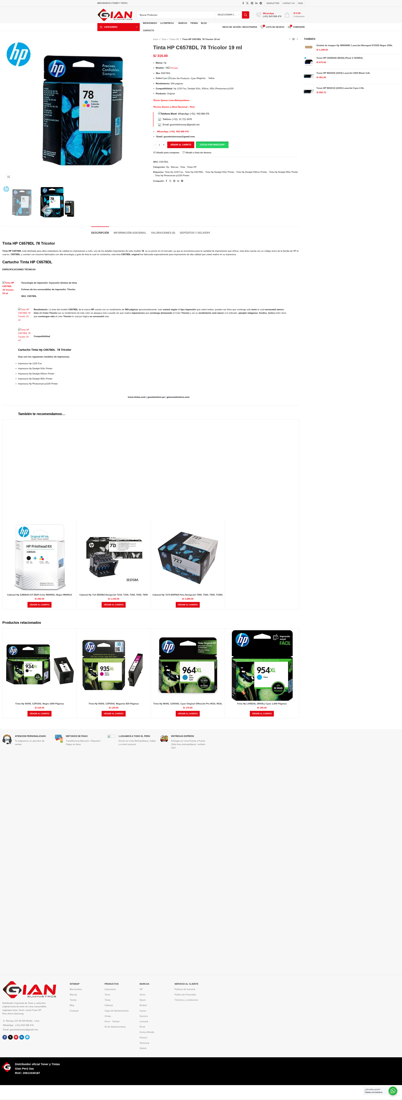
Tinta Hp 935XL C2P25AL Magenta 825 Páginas (114, 703)
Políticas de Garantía (184, 989)
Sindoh (143, 1048)
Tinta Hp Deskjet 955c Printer (283, 172)
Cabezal (109, 1005)
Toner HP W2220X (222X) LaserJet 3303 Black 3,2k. (343, 73)
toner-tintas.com (137, 397)
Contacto (74, 1010)
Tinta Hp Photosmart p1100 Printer (172, 175)
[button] (212, 145)
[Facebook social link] (243, 3)
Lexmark (144, 1021)
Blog (72, 1005)
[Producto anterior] (290, 39)
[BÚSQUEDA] (245, 15)
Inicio (155, 39)
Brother (143, 1005)
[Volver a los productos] (293, 39)
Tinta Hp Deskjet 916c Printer (219, 172)
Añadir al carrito (180, 145)
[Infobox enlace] (268, 15)
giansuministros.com (178, 397)
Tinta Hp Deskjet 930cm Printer (251, 172)
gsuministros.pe (156, 397)
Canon (143, 1010)
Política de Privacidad (185, 994)
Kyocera (144, 1016)
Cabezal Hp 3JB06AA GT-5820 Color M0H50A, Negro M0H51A (39, 594)
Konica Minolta (147, 1032)
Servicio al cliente (186, 984)
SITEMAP (74, 984)
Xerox (142, 994)
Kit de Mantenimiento (115, 1026)
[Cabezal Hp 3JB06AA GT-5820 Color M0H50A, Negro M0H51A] (39, 556)
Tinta (163, 39)
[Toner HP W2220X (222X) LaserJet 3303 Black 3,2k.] (309, 77)
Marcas (174, 167)
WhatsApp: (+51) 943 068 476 (193, 113)
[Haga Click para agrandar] (9, 177)
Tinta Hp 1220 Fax (174, 172)
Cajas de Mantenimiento (117, 1010)
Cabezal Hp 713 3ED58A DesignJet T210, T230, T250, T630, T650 (113, 594)
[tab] (100, 231)
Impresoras (110, 989)
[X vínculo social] (247, 3)
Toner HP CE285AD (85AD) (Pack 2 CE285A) (339, 58)
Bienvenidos (76, 989)
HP (141, 989)
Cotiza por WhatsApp (212, 145)
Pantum (143, 1037)
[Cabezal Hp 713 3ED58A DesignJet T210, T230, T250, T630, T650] (113, 556)
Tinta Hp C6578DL (194, 172)
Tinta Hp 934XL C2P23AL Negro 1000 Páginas (39, 703)
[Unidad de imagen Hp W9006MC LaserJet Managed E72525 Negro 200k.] (309, 48)
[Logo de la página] (115, 14)
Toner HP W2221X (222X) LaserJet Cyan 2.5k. (340, 88)
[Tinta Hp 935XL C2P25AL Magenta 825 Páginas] (113, 665)
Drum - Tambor (112, 1021)
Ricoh (142, 1026)
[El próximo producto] (297, 39)
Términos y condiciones (186, 1000)
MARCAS (144, 984)
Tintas (108, 1000)
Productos (112, 984)
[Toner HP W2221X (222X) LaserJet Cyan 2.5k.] (309, 92)
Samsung (144, 1043)
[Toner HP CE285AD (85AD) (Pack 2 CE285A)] (309, 61)
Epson (143, 1000)
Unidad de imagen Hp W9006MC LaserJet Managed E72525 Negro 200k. (354, 45)
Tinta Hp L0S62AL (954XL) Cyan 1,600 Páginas (262, 703)
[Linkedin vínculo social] (256, 3)
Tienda (73, 1000)
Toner (107, 994)
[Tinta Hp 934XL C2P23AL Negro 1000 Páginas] (39, 665)
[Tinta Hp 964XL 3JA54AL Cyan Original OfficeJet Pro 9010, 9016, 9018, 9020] (187, 665)
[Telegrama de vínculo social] (261, 3)
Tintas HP (174, 39)
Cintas (108, 1016)
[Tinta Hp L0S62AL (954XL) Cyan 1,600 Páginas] (261, 665)
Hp (167, 167)
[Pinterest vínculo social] (252, 3)
